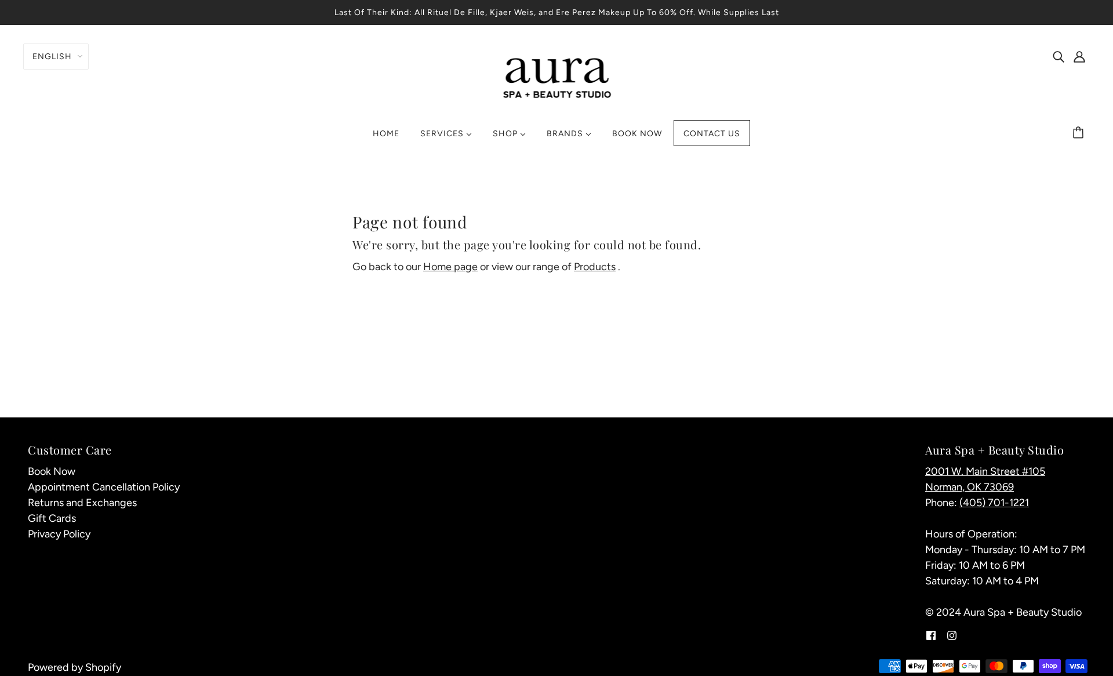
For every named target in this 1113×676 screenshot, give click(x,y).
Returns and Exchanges (82, 502)
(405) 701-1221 (994, 502)
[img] (1058, 55)
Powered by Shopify (74, 667)
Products (595, 266)
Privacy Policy (59, 534)
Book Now (51, 471)
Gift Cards (52, 518)
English (52, 56)
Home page (450, 266)
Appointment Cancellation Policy (104, 487)
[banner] (556, 76)
